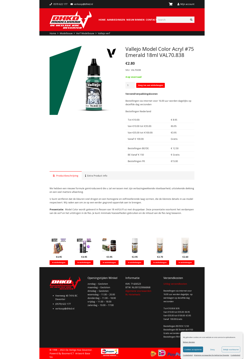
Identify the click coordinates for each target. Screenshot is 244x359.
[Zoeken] (191, 20)
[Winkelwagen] (170, 4)
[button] (114, 50)
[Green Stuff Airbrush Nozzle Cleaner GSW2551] (59, 246)
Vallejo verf (104, 33)
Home (53, 33)
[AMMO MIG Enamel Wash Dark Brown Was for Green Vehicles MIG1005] (109, 246)
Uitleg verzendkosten (175, 283)
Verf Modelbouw (85, 33)
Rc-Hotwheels (132, 294)
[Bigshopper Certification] (109, 357)
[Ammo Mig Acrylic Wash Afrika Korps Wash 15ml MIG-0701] (160, 246)
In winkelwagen (58, 262)
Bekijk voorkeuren (231, 349)
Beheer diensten (189, 342)
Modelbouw (66, 33)
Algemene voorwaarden (138, 290)
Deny (212, 349)
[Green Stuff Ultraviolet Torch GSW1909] (84, 246)
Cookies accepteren (193, 349)
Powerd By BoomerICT (62, 353)
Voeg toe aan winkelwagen (150, 85)
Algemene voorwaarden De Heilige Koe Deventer (211, 355)
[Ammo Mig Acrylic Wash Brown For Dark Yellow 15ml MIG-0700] (135, 246)
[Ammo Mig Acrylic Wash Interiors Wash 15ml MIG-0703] (185, 246)
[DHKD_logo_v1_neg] (71, 20)
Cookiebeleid (188, 355)
